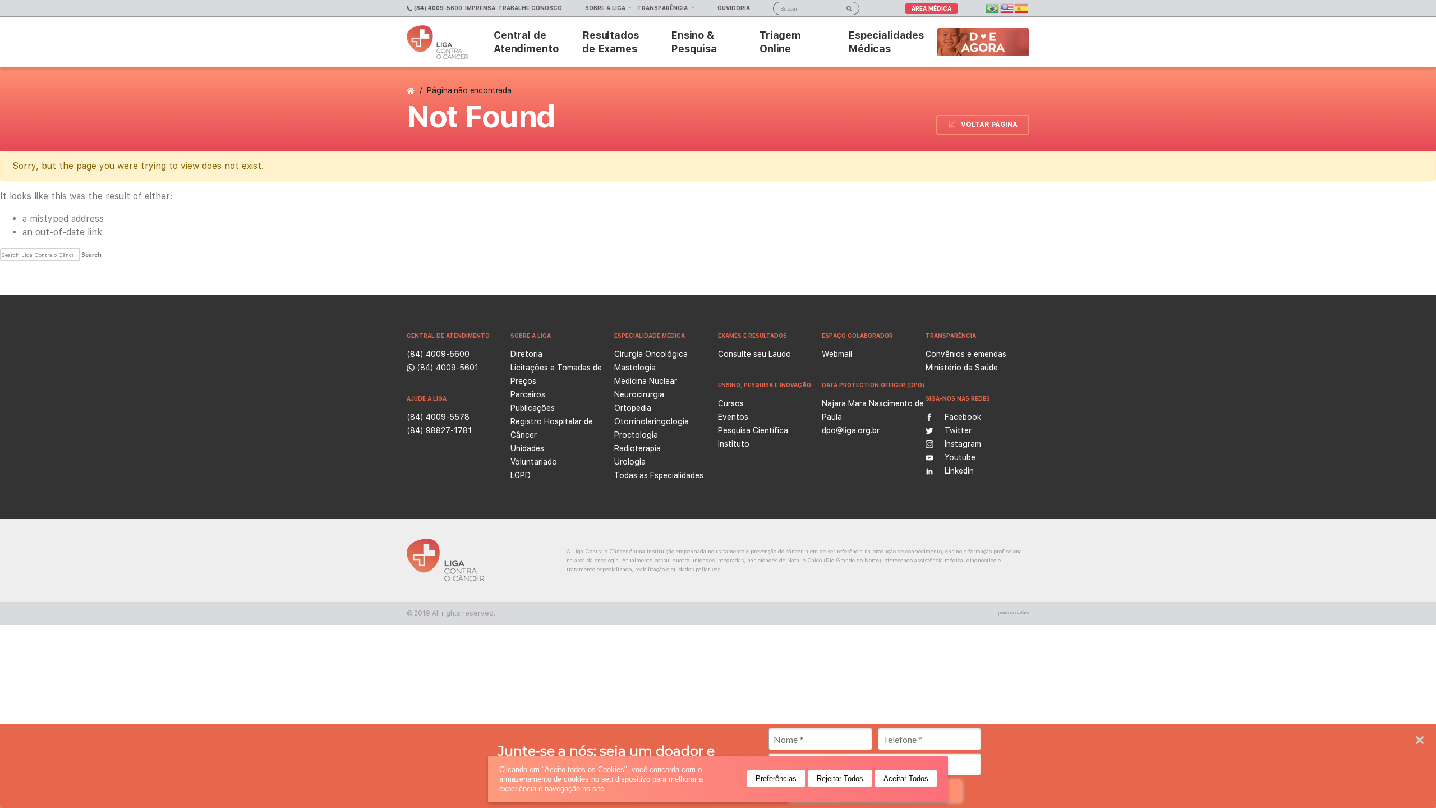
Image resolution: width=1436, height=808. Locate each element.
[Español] (1022, 7)
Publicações (532, 407)
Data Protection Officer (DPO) (873, 385)
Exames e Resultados (752, 335)
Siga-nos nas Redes (958, 398)
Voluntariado (533, 461)
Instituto (733, 443)
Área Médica (931, 8)
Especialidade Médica (649, 335)
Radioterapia (637, 448)
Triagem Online (780, 41)
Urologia (630, 461)
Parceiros (527, 394)
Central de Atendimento (526, 41)
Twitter (958, 430)
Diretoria (526, 354)
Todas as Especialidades (658, 475)
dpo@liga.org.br (851, 430)
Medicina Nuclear (645, 381)
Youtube (960, 457)
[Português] (993, 7)
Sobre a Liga (606, 7)
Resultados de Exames (610, 41)
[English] (1007, 7)
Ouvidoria (733, 7)
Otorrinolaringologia (651, 421)
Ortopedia (632, 407)
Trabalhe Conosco (530, 7)
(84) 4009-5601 (446, 367)
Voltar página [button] (989, 124)
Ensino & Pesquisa (694, 41)
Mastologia (635, 367)
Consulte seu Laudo (754, 354)
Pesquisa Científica (753, 430)
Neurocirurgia (639, 394)
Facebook (963, 416)
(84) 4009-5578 (438, 416)
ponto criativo (1013, 613)
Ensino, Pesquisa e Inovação (764, 385)
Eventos (733, 416)
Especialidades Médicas (886, 41)
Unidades (527, 448)
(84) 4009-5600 (437, 7)
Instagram (963, 443)
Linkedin (959, 470)
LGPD (520, 475)
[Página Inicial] (412, 90)
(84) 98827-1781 (439, 430)
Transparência (663, 7)
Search (91, 254)
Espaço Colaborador (857, 335)
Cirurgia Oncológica (651, 354)
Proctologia (636, 434)
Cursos (731, 403)
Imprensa (480, 7)
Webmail (837, 354)
